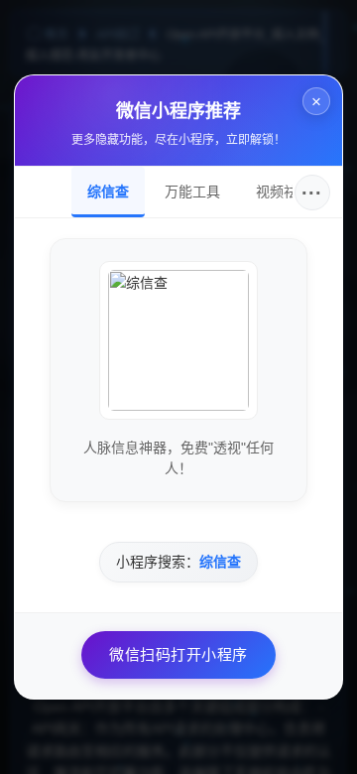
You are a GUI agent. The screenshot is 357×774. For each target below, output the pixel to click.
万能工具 (192, 191)
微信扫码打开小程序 (178, 654)
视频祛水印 (290, 191)
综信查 (108, 191)
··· (311, 192)
